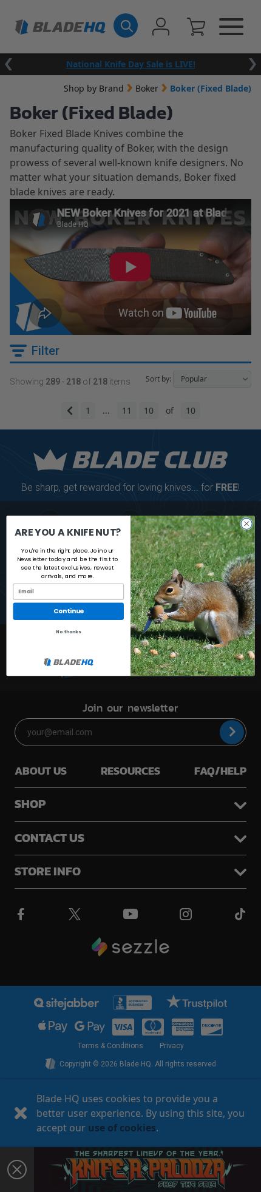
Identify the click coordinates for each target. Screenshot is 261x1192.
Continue (68, 611)
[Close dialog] (246, 523)
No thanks (68, 632)
